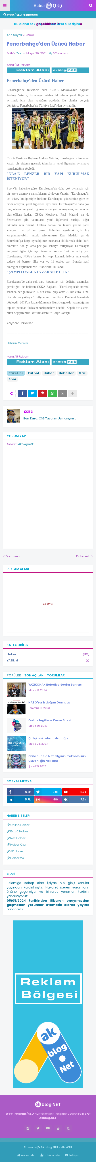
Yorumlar (56, 675)
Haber (49, 373)
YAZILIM (48, 660)
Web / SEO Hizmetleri (22, 15)
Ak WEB (48, 604)
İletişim (73, 1155)
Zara (28, 411)
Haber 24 (17, 858)
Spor (12, 379)
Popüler (14, 675)
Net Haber (17, 838)
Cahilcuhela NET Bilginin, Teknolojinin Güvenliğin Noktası (57, 758)
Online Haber (19, 825)
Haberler (66, 373)
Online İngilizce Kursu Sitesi (49, 720)
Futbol (29, 35)
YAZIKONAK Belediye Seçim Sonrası (55, 684)
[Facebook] (22, 393)
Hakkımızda (51, 1155)
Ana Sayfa (14, 35)
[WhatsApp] (52, 393)
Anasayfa (27, 1155)
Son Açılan (34, 675)
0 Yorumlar (61, 53)
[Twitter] (32, 393)
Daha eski (83, 556)
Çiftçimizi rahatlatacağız (48, 738)
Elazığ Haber (19, 831)
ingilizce (46, 1139)
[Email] (62, 393)
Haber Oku (18, 844)
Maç (82, 373)
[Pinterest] (42, 393)
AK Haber (17, 851)
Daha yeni (13, 556)
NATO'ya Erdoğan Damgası (49, 702)
